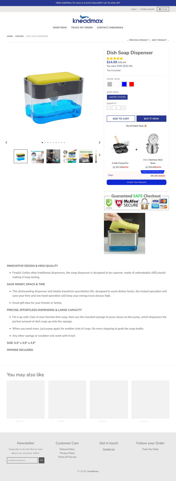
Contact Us (109, 449)
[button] (115, 58)
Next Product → (160, 40)
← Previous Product (138, 40)
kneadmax (92, 471)
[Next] (100, 143)
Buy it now (151, 118)
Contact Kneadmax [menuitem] (110, 27)
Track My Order (150, 449)
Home (10, 36)
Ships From (113, 92)
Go (41, 460)
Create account (147, 9)
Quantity (112, 103)
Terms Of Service (67, 457)
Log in (134, 9)
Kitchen (19, 36)
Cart (164, 9)
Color (113, 79)
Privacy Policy (67, 453)
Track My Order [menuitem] (82, 27)
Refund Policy (67, 449)
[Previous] (7, 143)
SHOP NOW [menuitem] (60, 27)
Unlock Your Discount (136, 182)
